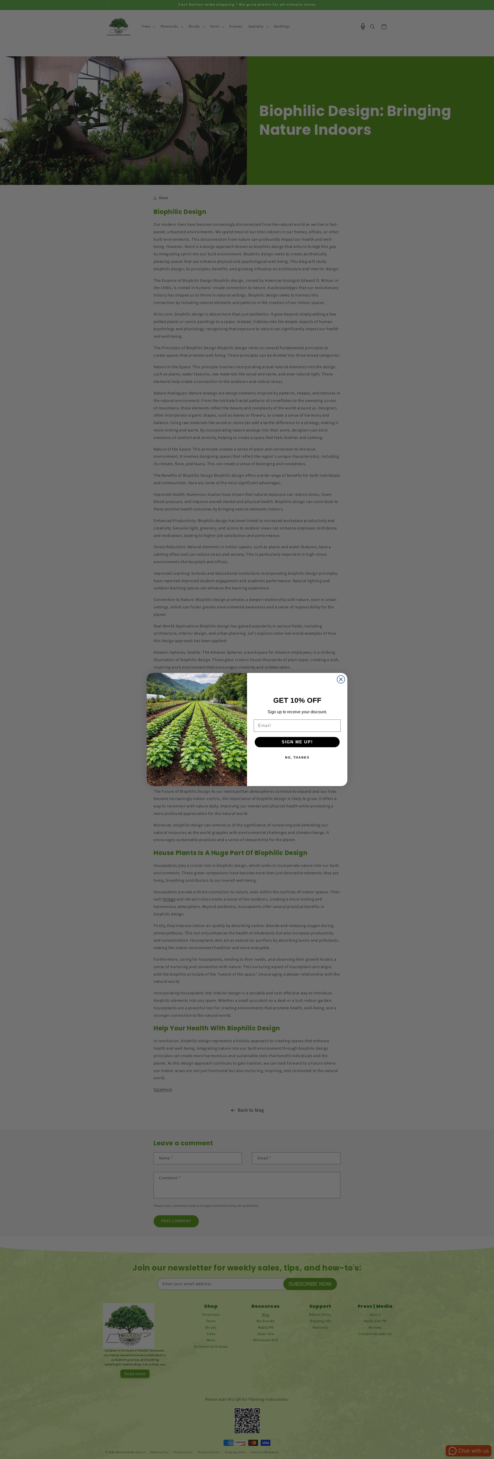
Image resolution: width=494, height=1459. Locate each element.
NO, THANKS (297, 757)
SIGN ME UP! (297, 742)
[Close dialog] (341, 679)
